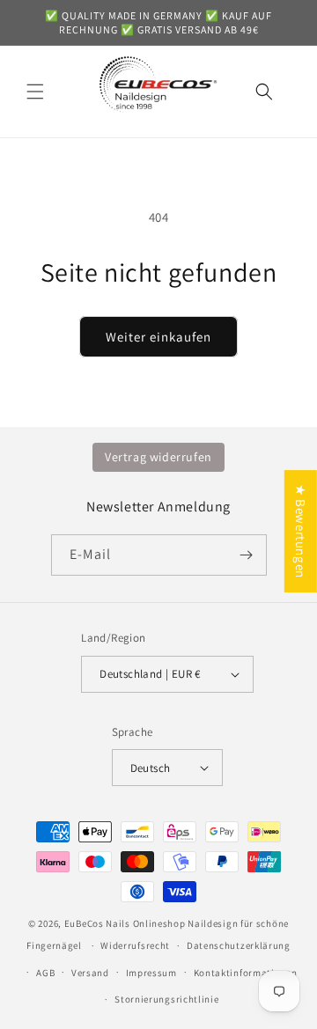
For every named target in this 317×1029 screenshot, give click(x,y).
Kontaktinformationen (246, 973)
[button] (35, 91)
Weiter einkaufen (158, 336)
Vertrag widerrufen (158, 457)
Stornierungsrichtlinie (166, 999)
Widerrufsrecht (135, 945)
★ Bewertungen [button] (300, 531)
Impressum (151, 973)
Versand (90, 973)
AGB (45, 973)
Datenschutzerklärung (239, 945)
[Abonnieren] (246, 555)
